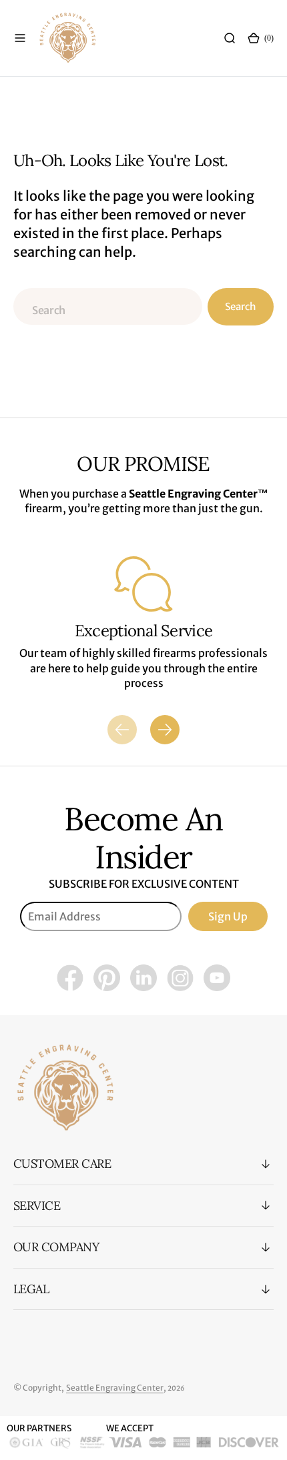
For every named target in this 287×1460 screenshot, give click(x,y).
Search (240, 306)
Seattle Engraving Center (115, 1388)
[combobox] (107, 306)
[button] (20, 38)
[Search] (229, 38)
